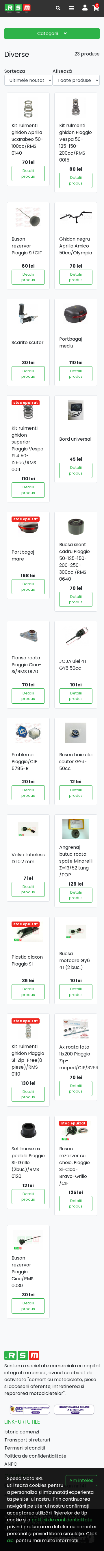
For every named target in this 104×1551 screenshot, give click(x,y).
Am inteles (81, 1480)
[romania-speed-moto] (18, 8)
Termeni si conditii (24, 1448)
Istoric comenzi (21, 1432)
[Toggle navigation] (71, 8)
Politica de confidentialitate (35, 1456)
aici (10, 1540)
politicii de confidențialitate (61, 1520)
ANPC (10, 1464)
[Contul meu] (85, 8)
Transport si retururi (27, 1440)
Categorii (48, 33)
